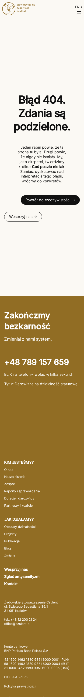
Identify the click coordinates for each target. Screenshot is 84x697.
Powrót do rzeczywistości (48, 200)
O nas (8, 470)
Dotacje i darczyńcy (19, 498)
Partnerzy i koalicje (18, 505)
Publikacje (12, 541)
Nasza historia (14, 477)
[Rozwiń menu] (79, 12)
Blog (7, 548)
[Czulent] (18, 14)
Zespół (9, 484)
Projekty (10, 534)
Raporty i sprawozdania (22, 491)
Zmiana (9, 555)
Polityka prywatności (19, 686)
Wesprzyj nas (20, 216)
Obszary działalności (19, 527)
